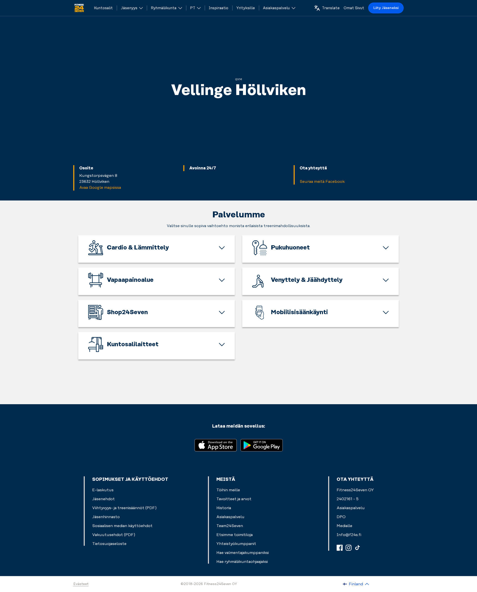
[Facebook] (340, 548)
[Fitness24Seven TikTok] (357, 548)
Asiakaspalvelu (351, 508)
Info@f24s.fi (349, 535)
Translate (331, 8)
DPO (341, 517)
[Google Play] (261, 444)
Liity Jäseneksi (385, 8)
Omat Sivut (354, 8)
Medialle (344, 526)
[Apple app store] (216, 444)
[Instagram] (349, 548)
